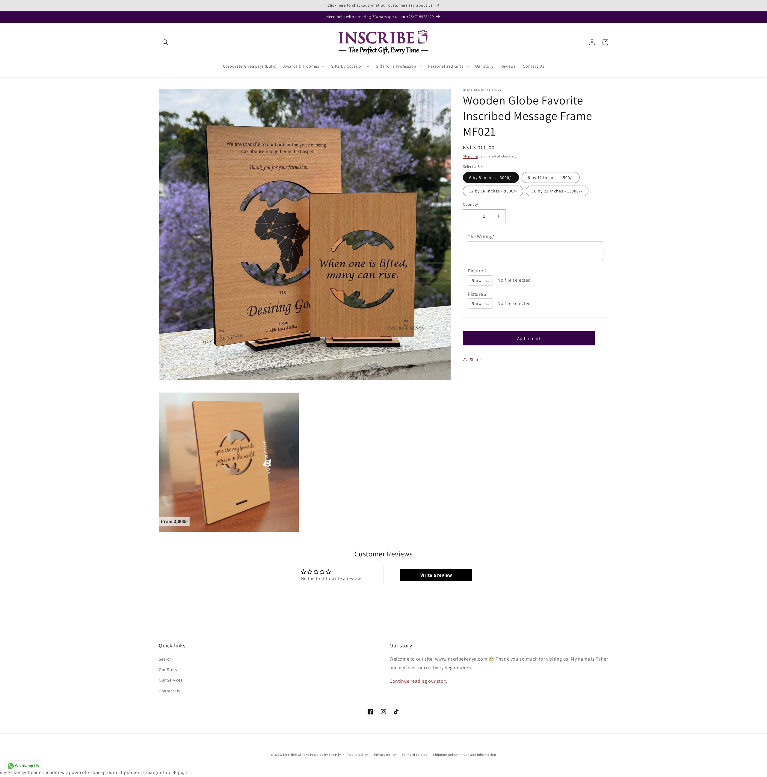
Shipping (470, 156)
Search (165, 659)
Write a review (436, 575)
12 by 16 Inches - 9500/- (493, 191)
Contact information (479, 754)
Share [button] (475, 359)
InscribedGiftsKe (296, 754)
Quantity (470, 204)
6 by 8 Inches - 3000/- (491, 177)
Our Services (170, 680)
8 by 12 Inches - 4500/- (550, 177)
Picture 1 (477, 271)
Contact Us (169, 690)
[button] (165, 42)
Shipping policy (445, 754)
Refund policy (357, 754)
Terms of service (414, 754)
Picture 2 (477, 294)
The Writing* (481, 236)
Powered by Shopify (325, 754)
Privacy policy (385, 754)
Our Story (168, 669)
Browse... (480, 280)
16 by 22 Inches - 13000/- (557, 191)
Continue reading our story (418, 681)
